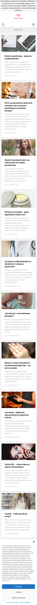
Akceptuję (18, 586)
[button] (34, 542)
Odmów (18, 592)
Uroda (24, 153)
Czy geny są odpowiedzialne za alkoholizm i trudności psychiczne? (18, 264)
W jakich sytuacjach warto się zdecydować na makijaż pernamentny (17, 162)
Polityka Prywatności (25, 602)
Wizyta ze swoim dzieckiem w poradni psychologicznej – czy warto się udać (18, 365)
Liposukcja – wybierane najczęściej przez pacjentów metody (17, 415)
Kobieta (24, 405)
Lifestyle (25, 307)
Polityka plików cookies (12, 602)
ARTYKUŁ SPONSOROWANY (11, 49)
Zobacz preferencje (18, 598)
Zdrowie (24, 49)
